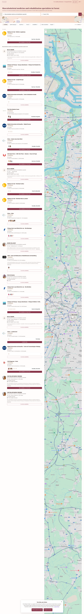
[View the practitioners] (24, 101)
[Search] (80, 14)
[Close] (61, 601)
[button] (56, 361)
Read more (9, 264)
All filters (5, 24)
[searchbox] (21, 14)
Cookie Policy (56, 606)
